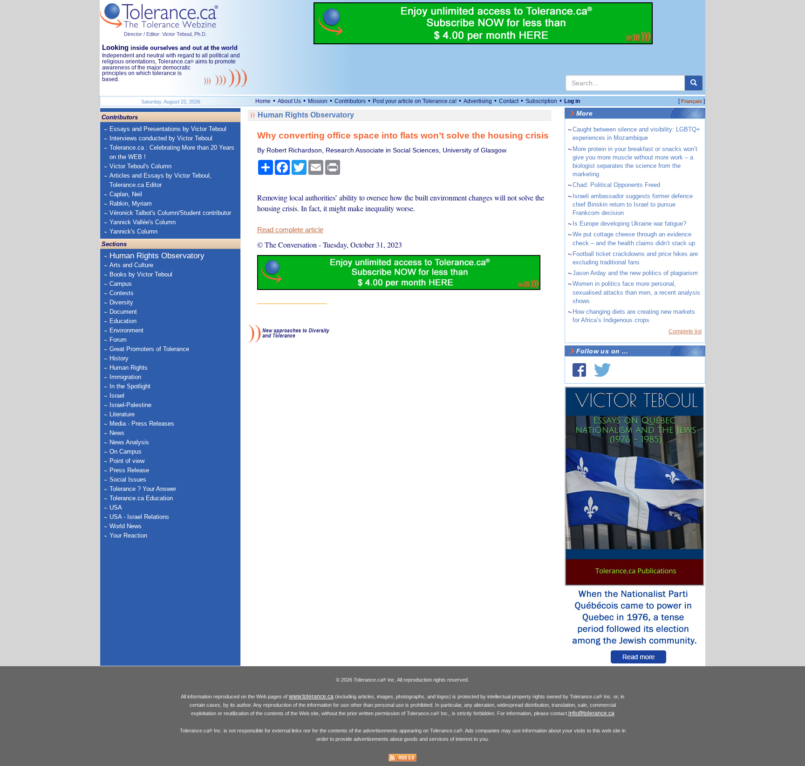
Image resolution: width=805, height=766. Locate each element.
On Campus (125, 451)
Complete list (685, 331)
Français (691, 101)
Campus (120, 283)
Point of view (126, 460)
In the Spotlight (129, 386)
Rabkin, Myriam (130, 203)
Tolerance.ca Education (141, 498)
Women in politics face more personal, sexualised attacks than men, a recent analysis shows (636, 292)
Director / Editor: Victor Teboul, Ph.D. (165, 34)
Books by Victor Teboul (140, 274)
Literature (122, 414)
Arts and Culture (131, 265)
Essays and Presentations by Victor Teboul (167, 128)
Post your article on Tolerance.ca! (415, 101)
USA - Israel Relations (139, 516)
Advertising (478, 101)
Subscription (541, 101)
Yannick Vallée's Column (142, 222)
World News (125, 526)
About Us (289, 101)
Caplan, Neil (125, 194)
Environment (126, 330)
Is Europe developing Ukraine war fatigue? (629, 223)
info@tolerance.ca (591, 713)
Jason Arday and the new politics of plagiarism (635, 272)
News (116, 432)
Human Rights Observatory (157, 255)
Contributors (350, 101)
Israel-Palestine (130, 404)
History (119, 358)
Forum (118, 339)
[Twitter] (602, 370)
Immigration (125, 376)
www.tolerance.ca (311, 696)
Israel (116, 395)
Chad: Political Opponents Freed (616, 184)
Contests (121, 293)
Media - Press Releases (141, 423)
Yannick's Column (133, 231)
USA (115, 507)
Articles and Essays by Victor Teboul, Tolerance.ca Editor (160, 180)
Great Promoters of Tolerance (149, 348)
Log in (572, 101)
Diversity (121, 302)
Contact (508, 101)
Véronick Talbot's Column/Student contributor (170, 212)
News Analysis (129, 442)
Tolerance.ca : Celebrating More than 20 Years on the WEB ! (171, 152)
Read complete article (290, 230)
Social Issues (127, 479)
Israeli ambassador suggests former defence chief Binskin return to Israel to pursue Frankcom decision (633, 204)
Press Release (129, 470)
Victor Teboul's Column (140, 166)
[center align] (693, 83)
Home (263, 101)
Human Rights (128, 367)
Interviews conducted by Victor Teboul (160, 138)
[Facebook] (579, 370)
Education (122, 320)
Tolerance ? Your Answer (142, 488)
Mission (317, 101)
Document (123, 311)
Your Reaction (128, 535)
